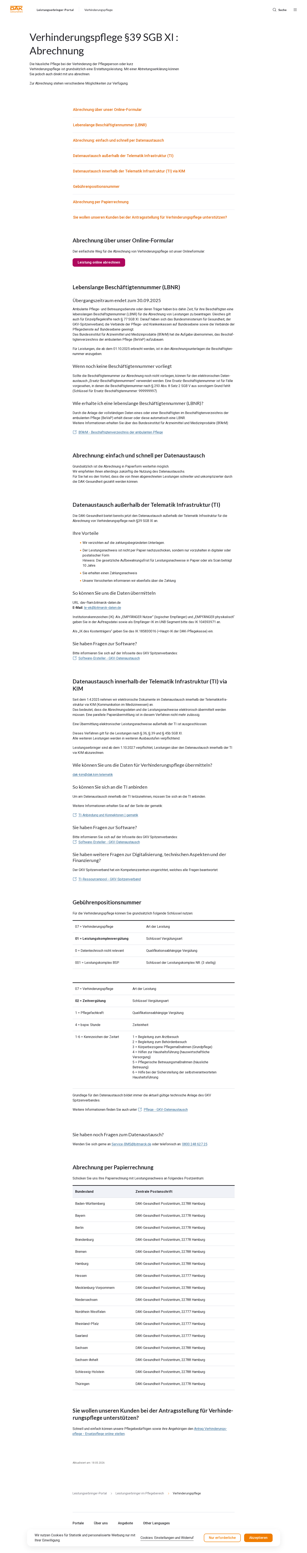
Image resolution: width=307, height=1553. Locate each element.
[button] (16, 9)
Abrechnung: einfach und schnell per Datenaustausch (118, 140)
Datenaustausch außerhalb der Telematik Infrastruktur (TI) (123, 155)
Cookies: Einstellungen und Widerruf (167, 1538)
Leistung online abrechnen (99, 262)
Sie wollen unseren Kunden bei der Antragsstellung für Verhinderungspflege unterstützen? (150, 217)
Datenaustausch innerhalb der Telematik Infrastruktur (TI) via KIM (129, 171)
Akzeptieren (258, 1538)
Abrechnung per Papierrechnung (100, 202)
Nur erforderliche (222, 1538)
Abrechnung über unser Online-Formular (107, 109)
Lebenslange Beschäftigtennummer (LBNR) (110, 125)
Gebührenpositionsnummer (96, 186)
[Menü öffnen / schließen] (295, 9)
